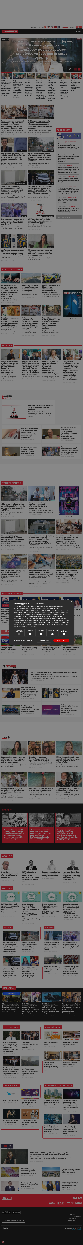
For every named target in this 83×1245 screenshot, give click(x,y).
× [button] (71, 601)
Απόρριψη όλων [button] (44, 640)
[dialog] (41, 622)
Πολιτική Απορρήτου (30, 626)
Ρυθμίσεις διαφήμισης (20, 624)
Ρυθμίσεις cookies (19, 626)
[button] (23, 641)
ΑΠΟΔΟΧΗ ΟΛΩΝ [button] (61, 640)
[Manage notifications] (3, 1242)
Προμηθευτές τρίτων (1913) (56, 614)
